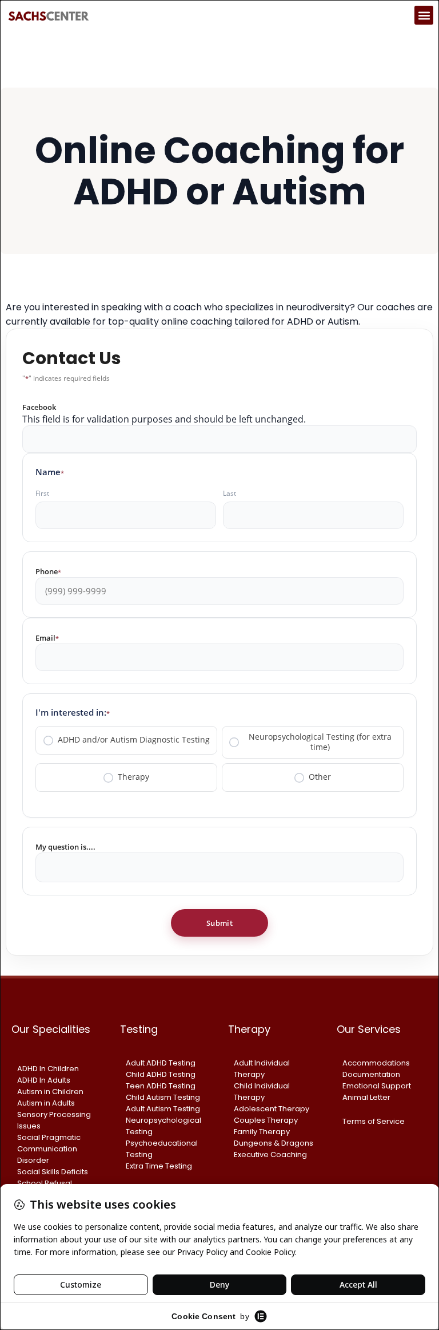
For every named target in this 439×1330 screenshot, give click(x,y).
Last (229, 493)
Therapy (133, 777)
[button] (423, 15)
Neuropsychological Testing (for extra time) (320, 742)
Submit (219, 923)
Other (320, 777)
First (42, 493)
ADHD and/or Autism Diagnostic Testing (134, 740)
